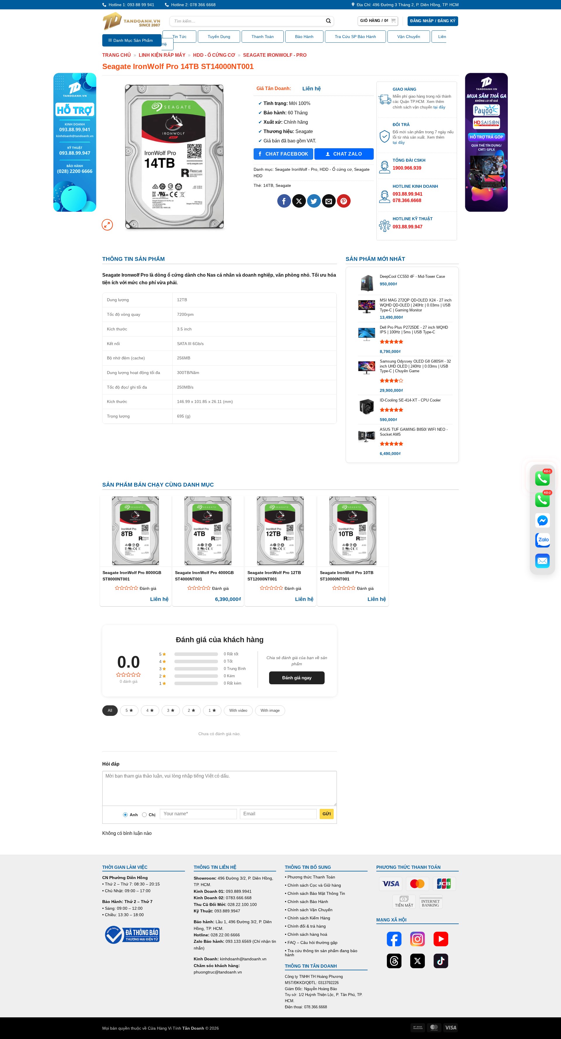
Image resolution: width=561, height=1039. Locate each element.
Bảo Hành (304, 36)
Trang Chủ (116, 55)
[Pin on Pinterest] (344, 201)
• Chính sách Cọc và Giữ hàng (313, 885)
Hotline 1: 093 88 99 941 (130, 4)
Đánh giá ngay (296, 677)
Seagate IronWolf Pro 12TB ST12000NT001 (274, 575)
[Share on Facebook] (284, 201)
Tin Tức (179, 36)
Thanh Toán (263, 36)
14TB (268, 185)
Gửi (327, 813)
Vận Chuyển (408, 36)
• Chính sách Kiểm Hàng (307, 918)
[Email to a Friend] (329, 201)
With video (238, 710)
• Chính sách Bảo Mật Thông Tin (315, 893)
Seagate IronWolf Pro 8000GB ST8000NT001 (132, 575)
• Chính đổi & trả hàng (305, 926)
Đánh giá (148, 588)
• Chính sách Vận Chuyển (309, 910)
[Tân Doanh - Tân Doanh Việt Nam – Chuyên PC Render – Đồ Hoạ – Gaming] (131, 21)
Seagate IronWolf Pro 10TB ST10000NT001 (346, 575)
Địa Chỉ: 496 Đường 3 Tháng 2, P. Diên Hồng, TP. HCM (406, 4)
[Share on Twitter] (314, 201)
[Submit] (328, 21)
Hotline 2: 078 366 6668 (192, 4)
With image (270, 710)
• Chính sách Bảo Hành (306, 902)
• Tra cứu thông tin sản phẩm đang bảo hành (321, 953)
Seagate (283, 185)
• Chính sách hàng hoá (306, 934)
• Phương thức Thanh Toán (310, 877)
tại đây (439, 107)
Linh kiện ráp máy (162, 55)
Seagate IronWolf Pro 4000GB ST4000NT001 (204, 575)
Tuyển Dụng (219, 36)
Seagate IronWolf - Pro (275, 55)
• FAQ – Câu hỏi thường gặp (311, 942)
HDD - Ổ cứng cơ (214, 55)
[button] (378, 21)
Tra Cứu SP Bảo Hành (355, 36)
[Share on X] (299, 201)
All (110, 710)
